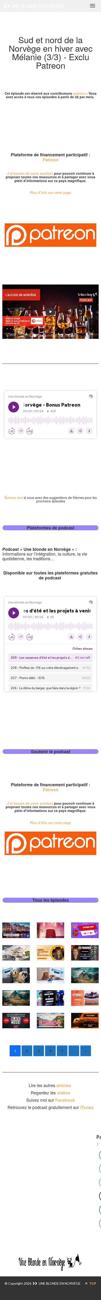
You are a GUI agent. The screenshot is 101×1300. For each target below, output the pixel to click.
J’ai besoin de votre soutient (30, 173)
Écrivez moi (13, 497)
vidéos (63, 1093)
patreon (79, 93)
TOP (92, 1283)
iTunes (86, 1107)
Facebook (65, 1100)
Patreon (50, 160)
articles (64, 1085)
